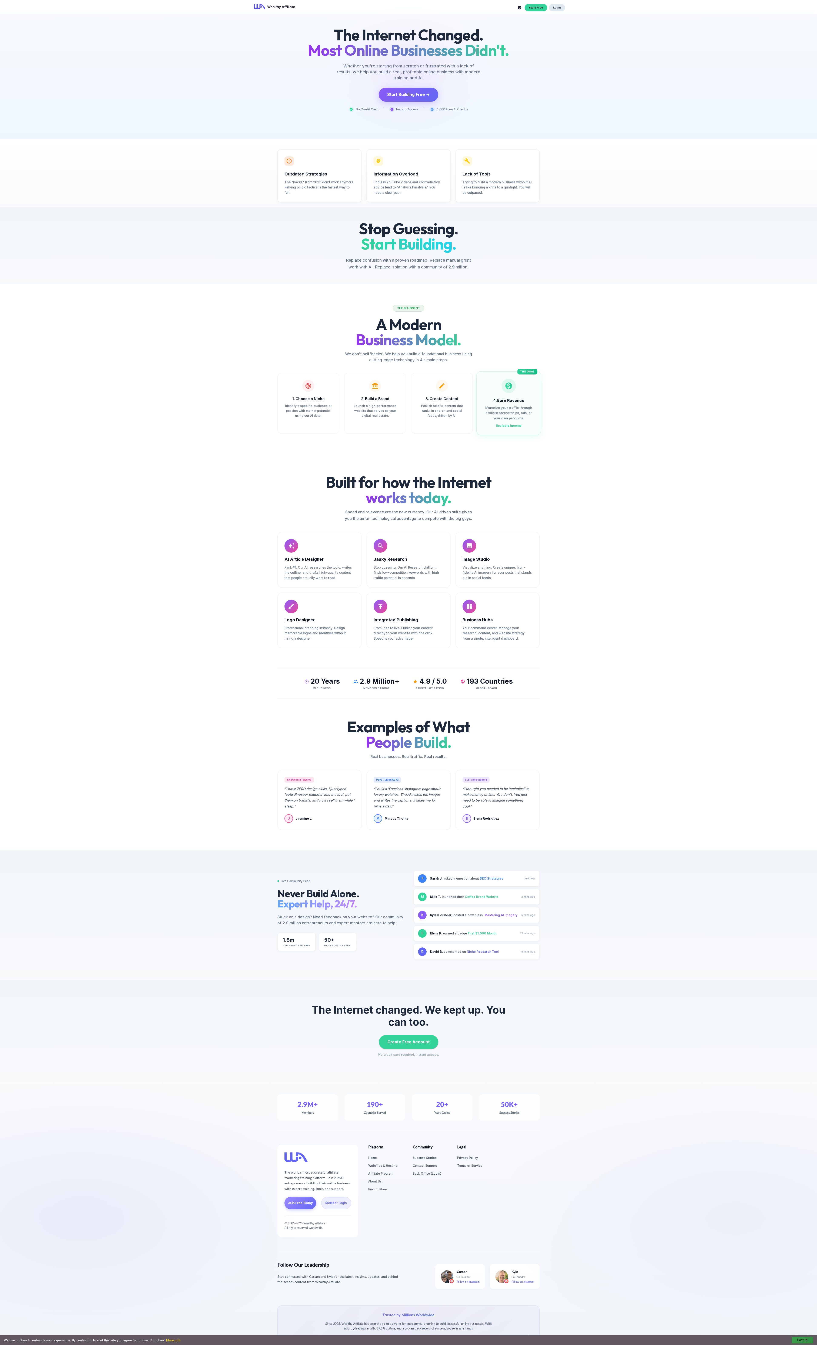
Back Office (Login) (427, 1173)
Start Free (536, 7)
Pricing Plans (378, 1189)
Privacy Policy (467, 1158)
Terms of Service (469, 1165)
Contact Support (425, 1165)
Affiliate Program (380, 1173)
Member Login (336, 1203)
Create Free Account (408, 1041)
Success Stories (425, 1158)
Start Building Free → (408, 94)
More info (173, 1340)
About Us (375, 1181)
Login (557, 7)
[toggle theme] (519, 7)
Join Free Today (300, 1203)
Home (372, 1158)
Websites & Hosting (382, 1165)
